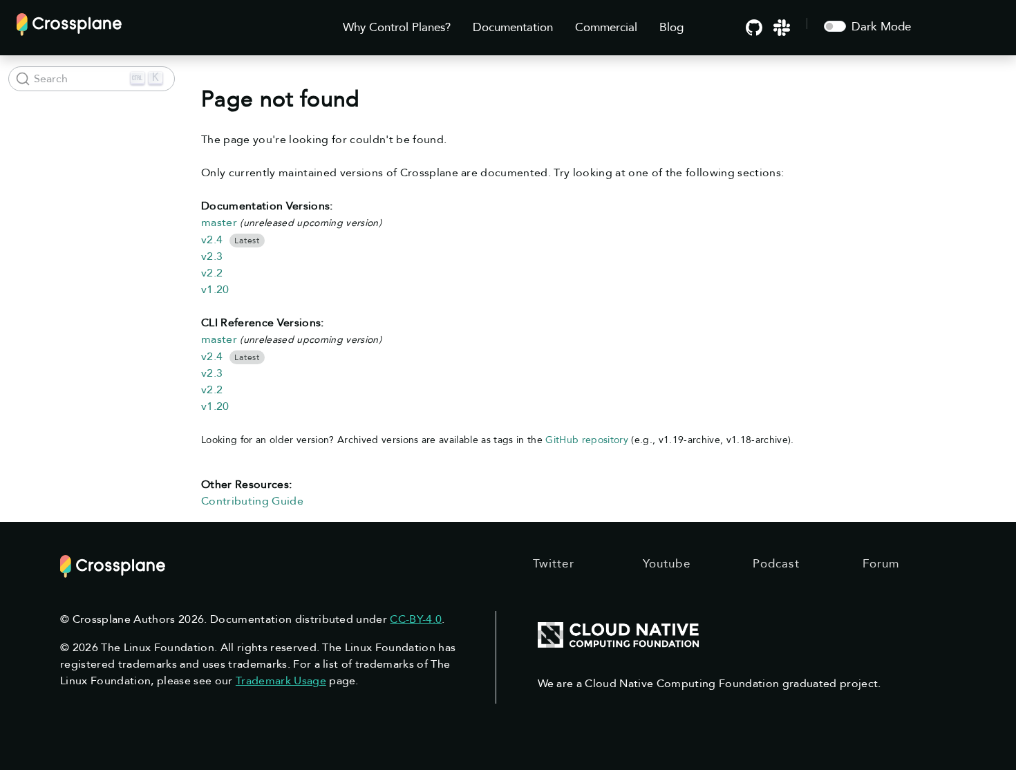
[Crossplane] (69, 23)
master (219, 222)
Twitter (553, 564)
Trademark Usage (281, 680)
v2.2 (212, 273)
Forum (881, 564)
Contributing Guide (252, 501)
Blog (671, 27)
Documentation (513, 27)
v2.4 (212, 239)
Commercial (606, 27)
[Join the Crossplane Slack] (781, 27)
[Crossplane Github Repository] (754, 27)
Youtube (666, 564)
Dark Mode (881, 27)
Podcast (776, 564)
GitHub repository (586, 440)
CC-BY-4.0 (416, 619)
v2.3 (212, 256)
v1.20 (215, 289)
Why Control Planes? (397, 27)
